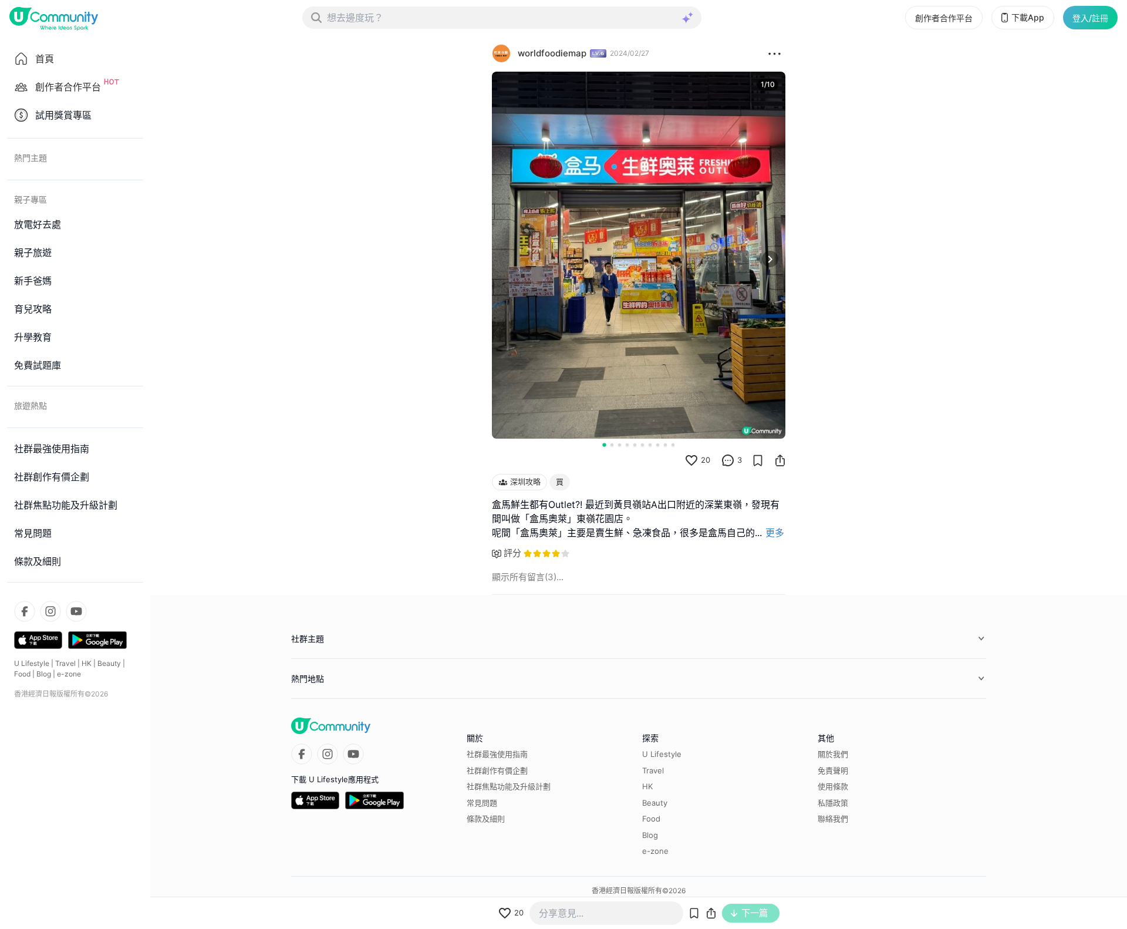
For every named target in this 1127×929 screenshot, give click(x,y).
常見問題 (482, 802)
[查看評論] (728, 460)
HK (87, 663)
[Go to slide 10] (673, 444)
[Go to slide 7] (650, 444)
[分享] (780, 460)
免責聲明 (833, 770)
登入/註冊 (1090, 18)
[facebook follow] (24, 611)
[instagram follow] (50, 611)
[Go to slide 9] (665, 444)
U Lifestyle (31, 663)
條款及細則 (486, 818)
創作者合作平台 (944, 18)
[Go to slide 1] (604, 444)
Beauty (109, 663)
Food (22, 673)
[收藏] (758, 460)
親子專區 (30, 199)
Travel (65, 663)
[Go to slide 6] (642, 444)
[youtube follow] (76, 611)
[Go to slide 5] (634, 444)
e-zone (69, 673)
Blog (43, 673)
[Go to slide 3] (619, 444)
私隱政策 (833, 802)
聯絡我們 (833, 818)
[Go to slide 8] (657, 444)
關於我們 (833, 754)
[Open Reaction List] (774, 53)
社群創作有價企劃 (497, 770)
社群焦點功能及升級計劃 (509, 786)
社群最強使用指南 (497, 754)
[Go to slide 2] (611, 444)
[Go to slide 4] (627, 444)
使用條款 (833, 786)
